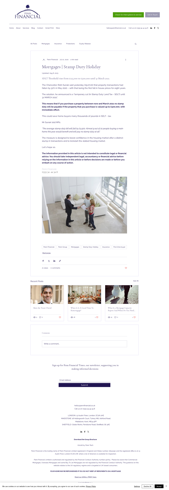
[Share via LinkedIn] (54, 261)
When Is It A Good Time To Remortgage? (82, 309)
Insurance (58, 44)
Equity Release (85, 44)
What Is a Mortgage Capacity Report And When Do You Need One (121, 309)
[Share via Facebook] (43, 261)
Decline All (147, 486)
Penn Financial (48, 247)
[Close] (166, 486)
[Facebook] (154, 28)
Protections (70, 44)
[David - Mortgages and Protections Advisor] (47, 294)
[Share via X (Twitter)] (49, 261)
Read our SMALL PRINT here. (86, 477)
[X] (158, 28)
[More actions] (125, 59)
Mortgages (46, 44)
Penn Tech (89, 445)
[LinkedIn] (151, 28)
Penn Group (62, 247)
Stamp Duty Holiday (90, 247)
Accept (159, 486)
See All (136, 281)
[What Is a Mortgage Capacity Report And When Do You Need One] (121, 294)
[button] (136, 44)
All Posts (33, 44)
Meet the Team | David (42, 308)
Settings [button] (137, 486)
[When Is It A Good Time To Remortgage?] (84, 294)
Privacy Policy (91, 486)
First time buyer (119, 247)
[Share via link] (60, 261)
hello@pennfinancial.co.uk (116, 28)
